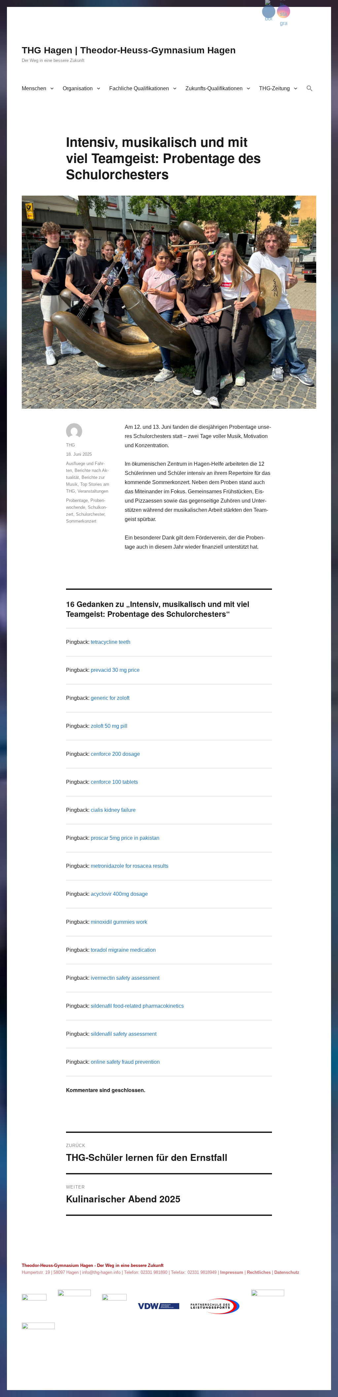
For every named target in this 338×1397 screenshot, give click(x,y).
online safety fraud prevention (125, 1062)
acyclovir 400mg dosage (119, 894)
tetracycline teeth (110, 642)
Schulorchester (90, 514)
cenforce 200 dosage (115, 754)
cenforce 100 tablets (114, 782)
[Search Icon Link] (310, 88)
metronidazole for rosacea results (129, 866)
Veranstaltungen (93, 491)
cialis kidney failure (113, 810)
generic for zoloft (110, 698)
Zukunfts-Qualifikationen (214, 88)
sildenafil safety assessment (123, 1034)
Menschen (34, 88)
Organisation (78, 88)
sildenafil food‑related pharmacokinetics (137, 1006)
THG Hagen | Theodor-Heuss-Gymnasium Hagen (129, 50)
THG (70, 445)
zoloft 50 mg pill (109, 726)
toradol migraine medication (123, 950)
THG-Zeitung (274, 88)
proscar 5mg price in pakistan (125, 838)
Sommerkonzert (81, 521)
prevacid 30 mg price (115, 670)
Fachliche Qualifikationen (139, 88)
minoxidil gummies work (119, 922)
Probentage (77, 500)
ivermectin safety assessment (125, 978)
